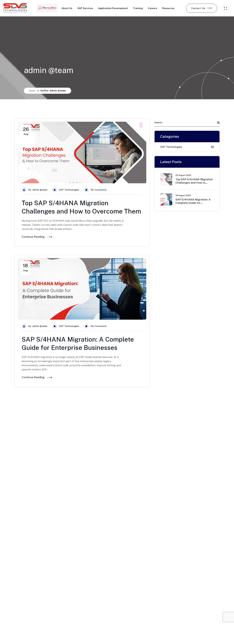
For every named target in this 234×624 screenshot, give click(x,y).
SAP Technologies (69, 189)
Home (32, 90)
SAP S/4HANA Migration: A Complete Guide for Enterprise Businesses (193, 203)
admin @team (39, 189)
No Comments (99, 189)
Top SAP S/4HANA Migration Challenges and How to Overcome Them (194, 183)
